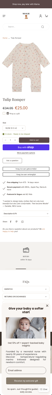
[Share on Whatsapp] (22, 222)
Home (5, 38)
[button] (4, 16)
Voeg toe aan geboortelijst (26, 169)
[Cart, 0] (46, 16)
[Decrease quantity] (5, 140)
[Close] (47, 305)
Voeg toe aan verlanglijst (26, 174)
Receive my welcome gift (26, 381)
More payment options (26, 153)
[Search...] (42, 27)
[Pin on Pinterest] (16, 222)
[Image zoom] (26, 67)
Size (4, 123)
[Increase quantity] (15, 140)
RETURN (26, 256)
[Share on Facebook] (11, 222)
